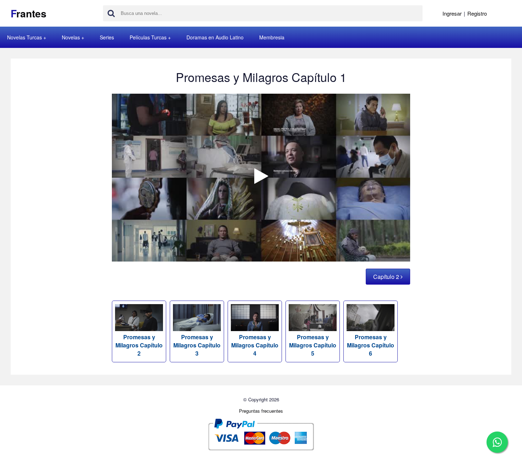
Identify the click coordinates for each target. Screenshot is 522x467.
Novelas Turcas (24, 37)
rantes (29, 13)
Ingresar (452, 13)
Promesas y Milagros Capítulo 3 (197, 345)
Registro (477, 13)
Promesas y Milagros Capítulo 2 (139, 345)
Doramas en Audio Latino (215, 37)
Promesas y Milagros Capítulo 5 (312, 345)
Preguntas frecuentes (261, 410)
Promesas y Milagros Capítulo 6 (370, 345)
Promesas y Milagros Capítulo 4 (254, 345)
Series (107, 37)
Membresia (271, 37)
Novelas (71, 37)
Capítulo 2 (387, 277)
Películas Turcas (148, 37)
